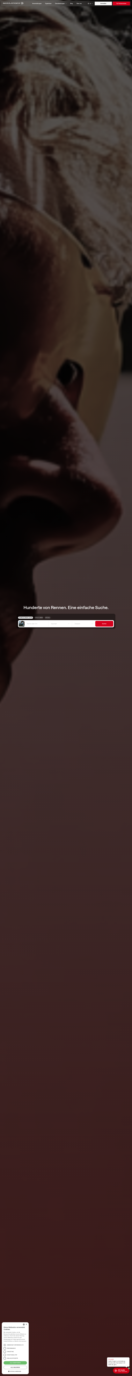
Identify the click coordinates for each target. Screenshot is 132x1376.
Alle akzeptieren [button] (15, 1363)
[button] (37, 3)
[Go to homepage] (13, 3)
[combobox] (90, 3)
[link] (121, 3)
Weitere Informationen (20, 1341)
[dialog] (15, 1348)
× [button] (26, 1324)
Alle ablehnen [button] (15, 1367)
